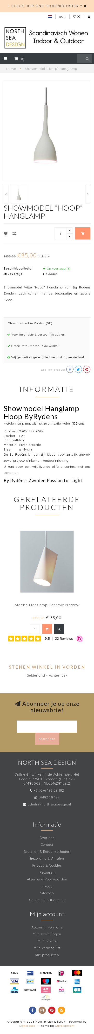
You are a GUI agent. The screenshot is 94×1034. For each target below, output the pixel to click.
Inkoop (47, 886)
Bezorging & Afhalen (47, 858)
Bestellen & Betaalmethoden (47, 851)
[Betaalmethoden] (14, 973)
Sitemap (47, 893)
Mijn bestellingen (47, 934)
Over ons (47, 838)
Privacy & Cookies (47, 865)
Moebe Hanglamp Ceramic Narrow (47, 604)
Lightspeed (27, 1025)
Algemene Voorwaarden (47, 879)
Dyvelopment (65, 1025)
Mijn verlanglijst (47, 948)
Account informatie (47, 927)
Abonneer (47, 739)
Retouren (47, 872)
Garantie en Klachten (47, 900)
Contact (47, 844)
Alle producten (47, 955)
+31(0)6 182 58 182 (49, 790)
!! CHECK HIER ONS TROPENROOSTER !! (44, 6)
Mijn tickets (47, 941)
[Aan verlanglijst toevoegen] (6, 233)
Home (11, 69)
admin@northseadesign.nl (49, 804)
